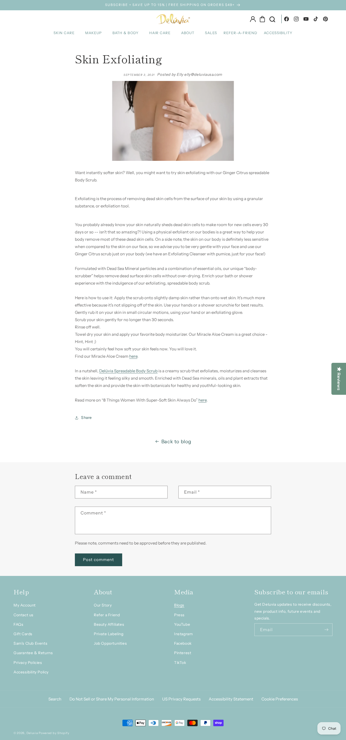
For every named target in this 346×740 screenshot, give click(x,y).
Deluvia (32, 733)
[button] (66, 32)
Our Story (103, 605)
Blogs (179, 605)
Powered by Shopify (54, 733)
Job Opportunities (110, 643)
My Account (25, 605)
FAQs (18, 624)
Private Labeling (109, 633)
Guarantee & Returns (33, 652)
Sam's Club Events (30, 643)
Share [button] (86, 417)
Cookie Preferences (279, 699)
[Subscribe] (326, 629)
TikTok (180, 662)
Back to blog (176, 442)
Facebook (183, 643)
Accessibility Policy (31, 672)
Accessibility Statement (231, 699)
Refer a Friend (107, 614)
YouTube (182, 624)
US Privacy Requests (181, 699)
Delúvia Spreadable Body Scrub (128, 370)
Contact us (24, 614)
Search (54, 699)
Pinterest (182, 652)
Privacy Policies (28, 662)
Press (179, 614)
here (133, 356)
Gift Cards (23, 633)
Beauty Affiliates (109, 624)
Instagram (183, 633)
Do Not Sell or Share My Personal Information (111, 699)
